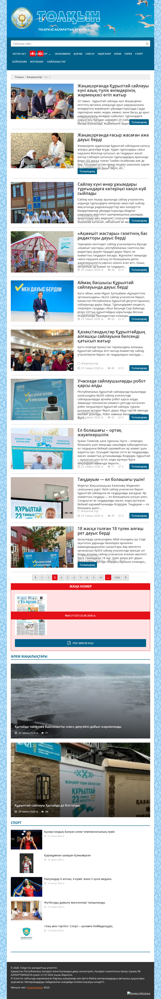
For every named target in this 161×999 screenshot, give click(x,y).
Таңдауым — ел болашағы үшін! (111, 479)
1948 (117, 577)
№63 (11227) (80, 615)
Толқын (80, 18)
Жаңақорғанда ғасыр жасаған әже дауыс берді (113, 137)
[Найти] (147, 43)
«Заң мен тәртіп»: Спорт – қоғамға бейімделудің (78, 926)
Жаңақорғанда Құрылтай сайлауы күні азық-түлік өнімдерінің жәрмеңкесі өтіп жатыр (113, 90)
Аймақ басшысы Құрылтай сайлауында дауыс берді (106, 285)
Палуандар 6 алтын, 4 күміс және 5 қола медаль (78, 879)
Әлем (117, 53)
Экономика (62, 53)
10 (100, 577)
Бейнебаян (19, 61)
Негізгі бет (19, 53)
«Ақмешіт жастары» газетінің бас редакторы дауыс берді (112, 236)
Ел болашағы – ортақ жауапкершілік (100, 432)
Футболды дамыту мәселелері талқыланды (74, 902)
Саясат (90, 53)
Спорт (139, 53)
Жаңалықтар (38, 53)
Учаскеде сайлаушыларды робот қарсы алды (112, 383)
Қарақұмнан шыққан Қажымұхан (67, 855)
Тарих (128, 53)
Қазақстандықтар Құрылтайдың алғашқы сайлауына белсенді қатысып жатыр (111, 336)
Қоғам (78, 53)
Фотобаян (36, 61)
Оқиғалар (104, 53)
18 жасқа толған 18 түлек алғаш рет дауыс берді (111, 531)
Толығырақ (139, 122)
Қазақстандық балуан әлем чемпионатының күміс (79, 832)
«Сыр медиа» (35, 987)
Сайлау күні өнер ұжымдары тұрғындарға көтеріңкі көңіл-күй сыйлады (112, 188)
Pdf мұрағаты (83, 643)
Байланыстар (56, 61)
